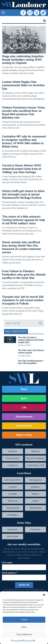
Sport (24, 398)
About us (12, 451)
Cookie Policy (18, 640)
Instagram (30, 12)
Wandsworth (12, 507)
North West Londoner (12, 537)
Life (24, 407)
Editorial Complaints (35, 452)
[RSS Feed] (44, 20)
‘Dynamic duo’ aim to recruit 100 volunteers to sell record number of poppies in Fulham (22, 300)
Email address (9, 573)
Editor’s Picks (24, 435)
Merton (35, 493)
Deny (24, 627)
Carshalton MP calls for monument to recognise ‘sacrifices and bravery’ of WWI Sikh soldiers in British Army (24, 141)
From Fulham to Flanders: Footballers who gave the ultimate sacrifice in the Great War (24, 274)
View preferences (24, 634)
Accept (24, 619)
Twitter (36, 12)
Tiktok (43, 12)
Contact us (12, 465)
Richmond (12, 500)
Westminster (35, 507)
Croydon (13, 486)
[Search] (40, 323)
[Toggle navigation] (3, 12)
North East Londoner (12, 530)
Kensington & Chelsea (35, 480)
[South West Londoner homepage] (24, 4)
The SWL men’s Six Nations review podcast (31, 351)
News (24, 389)
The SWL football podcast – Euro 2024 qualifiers (31, 362)
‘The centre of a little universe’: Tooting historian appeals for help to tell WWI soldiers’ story (23, 220)
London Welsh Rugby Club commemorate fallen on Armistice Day (23, 85)
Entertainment (24, 416)
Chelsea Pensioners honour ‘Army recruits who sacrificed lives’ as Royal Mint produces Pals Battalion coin (23, 113)
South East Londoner (35, 530)
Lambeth (12, 493)
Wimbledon (12, 514)
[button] (44, 594)
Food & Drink (24, 426)
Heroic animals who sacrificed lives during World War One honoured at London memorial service (21, 247)
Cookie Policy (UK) (35, 465)
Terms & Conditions (35, 458)
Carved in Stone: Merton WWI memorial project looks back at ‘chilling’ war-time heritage (21, 169)
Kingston (35, 486)
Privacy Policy (29, 640)
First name (7, 563)
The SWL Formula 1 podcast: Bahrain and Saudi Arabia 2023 (30, 340)
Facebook (23, 12)
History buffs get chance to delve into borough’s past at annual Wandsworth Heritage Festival (23, 194)
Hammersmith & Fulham (12, 480)
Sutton (35, 500)
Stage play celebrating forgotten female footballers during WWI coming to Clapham (23, 59)
